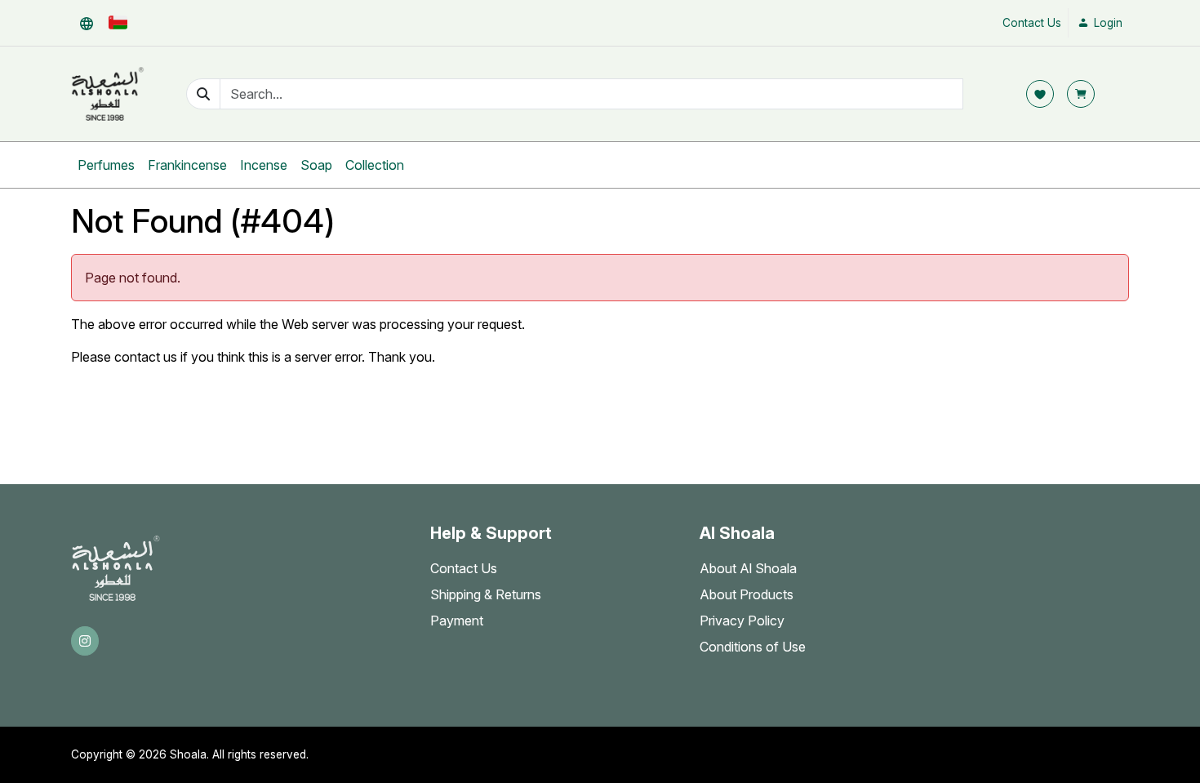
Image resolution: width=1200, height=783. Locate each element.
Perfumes (106, 165)
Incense (263, 165)
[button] (86, 23)
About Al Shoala (748, 568)
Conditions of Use (753, 646)
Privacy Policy (742, 620)
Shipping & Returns (485, 594)
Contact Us (1031, 22)
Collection (374, 165)
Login (1106, 22)
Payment (456, 620)
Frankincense (187, 165)
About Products (746, 594)
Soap (316, 165)
